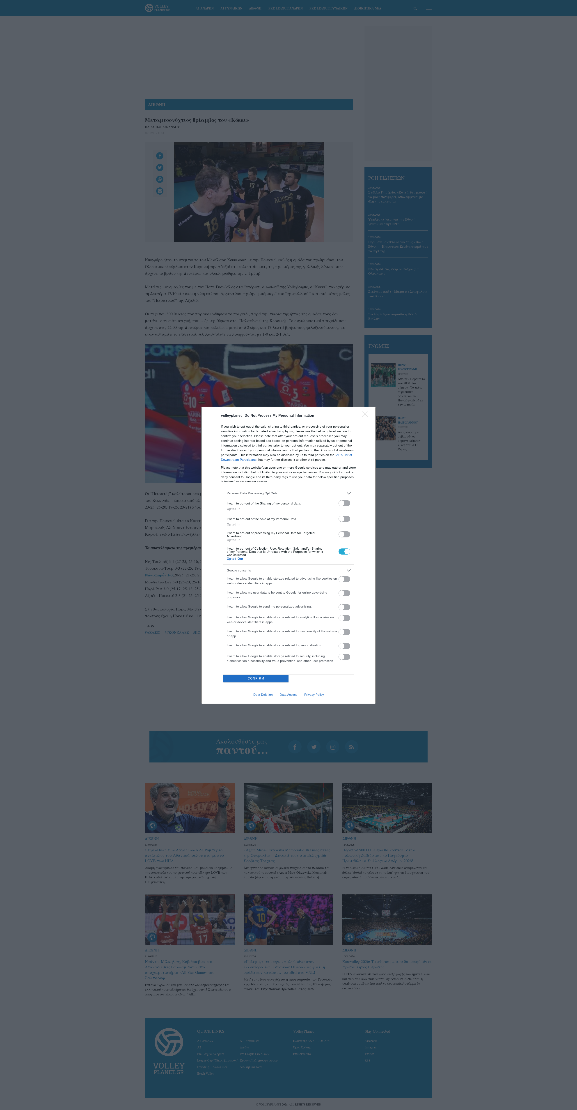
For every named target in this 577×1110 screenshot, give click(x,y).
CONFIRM (256, 678)
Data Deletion (263, 694)
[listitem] (288, 493)
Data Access (288, 694)
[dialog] (288, 555)
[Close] (366, 416)
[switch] (344, 503)
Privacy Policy (314, 694)
